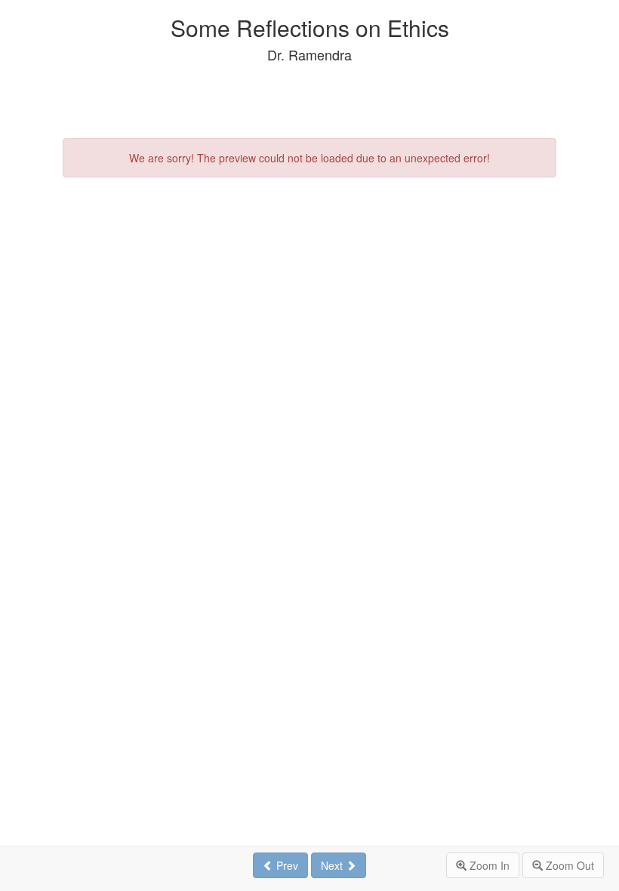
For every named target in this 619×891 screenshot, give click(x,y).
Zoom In (488, 865)
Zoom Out (568, 865)
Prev (285, 865)
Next (333, 865)
